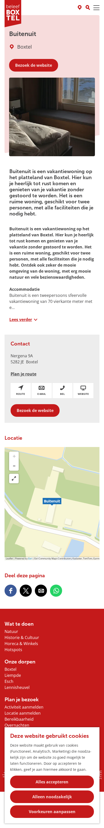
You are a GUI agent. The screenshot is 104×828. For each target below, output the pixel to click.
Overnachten (17, 725)
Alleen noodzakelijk (52, 797)
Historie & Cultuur (22, 637)
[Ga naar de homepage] (13, 13)
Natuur (11, 631)
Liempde (13, 675)
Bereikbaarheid (19, 719)
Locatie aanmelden (23, 713)
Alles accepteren (52, 782)
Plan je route (23, 374)
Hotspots (13, 649)
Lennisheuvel (17, 687)
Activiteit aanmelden (24, 707)
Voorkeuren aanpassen (52, 811)
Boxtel (10, 669)
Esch (9, 681)
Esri (30, 558)
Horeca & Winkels (21, 643)
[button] (52, 504)
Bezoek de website (33, 65)
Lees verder (20, 319)
